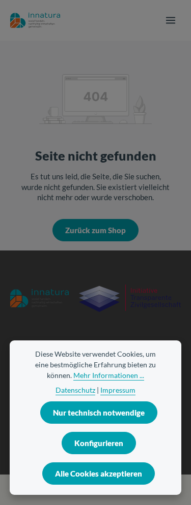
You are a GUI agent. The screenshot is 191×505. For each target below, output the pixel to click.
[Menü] (170, 20)
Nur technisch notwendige (99, 412)
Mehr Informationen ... (108, 375)
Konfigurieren (98, 443)
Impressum (117, 390)
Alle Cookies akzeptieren (98, 473)
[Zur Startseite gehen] (35, 20)
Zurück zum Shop (95, 230)
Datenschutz (75, 390)
